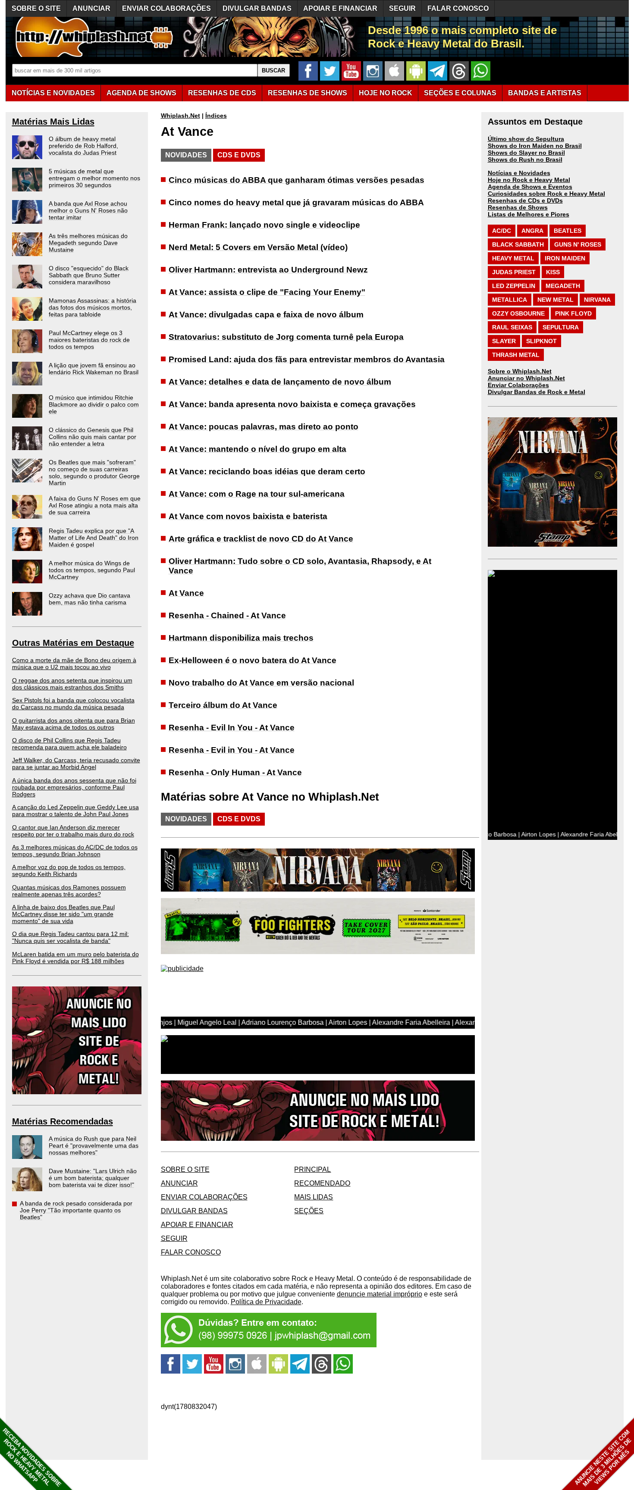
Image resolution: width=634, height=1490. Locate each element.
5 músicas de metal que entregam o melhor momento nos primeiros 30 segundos (94, 178)
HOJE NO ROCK (385, 93)
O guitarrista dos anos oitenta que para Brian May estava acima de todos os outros (73, 724)
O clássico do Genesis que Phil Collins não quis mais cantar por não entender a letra (92, 436)
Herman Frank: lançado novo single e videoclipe (264, 224)
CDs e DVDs (239, 155)
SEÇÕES (460, 93)
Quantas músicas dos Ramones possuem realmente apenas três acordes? (69, 891)
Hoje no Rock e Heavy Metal (529, 179)
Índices (216, 115)
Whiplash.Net (180, 115)
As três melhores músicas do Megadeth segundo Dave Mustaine (88, 242)
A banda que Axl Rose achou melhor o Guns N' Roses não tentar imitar (88, 210)
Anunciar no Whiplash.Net (526, 378)
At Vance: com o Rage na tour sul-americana (257, 493)
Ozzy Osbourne (518, 313)
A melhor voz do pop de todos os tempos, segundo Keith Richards (69, 870)
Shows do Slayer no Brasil (526, 152)
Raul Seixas (512, 327)
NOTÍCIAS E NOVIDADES (53, 93)
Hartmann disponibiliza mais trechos (241, 637)
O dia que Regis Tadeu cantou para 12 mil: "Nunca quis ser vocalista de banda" (70, 937)
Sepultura (561, 327)
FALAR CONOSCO (458, 8)
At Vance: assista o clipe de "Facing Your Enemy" (267, 292)
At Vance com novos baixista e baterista (248, 516)
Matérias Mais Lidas (53, 121)
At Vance (186, 593)
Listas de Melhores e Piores (528, 214)
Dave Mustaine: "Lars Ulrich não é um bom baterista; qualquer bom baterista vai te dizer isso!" (93, 1178)
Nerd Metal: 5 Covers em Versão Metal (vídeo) (258, 247)
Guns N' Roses (577, 244)
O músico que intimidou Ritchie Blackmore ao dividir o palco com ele (94, 404)
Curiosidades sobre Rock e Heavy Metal (546, 193)
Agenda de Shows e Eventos (530, 186)
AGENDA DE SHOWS (141, 93)
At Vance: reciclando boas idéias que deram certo (267, 471)
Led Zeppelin (513, 285)
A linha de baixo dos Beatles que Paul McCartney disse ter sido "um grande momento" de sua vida (63, 914)
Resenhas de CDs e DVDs (525, 200)
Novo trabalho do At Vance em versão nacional (261, 682)
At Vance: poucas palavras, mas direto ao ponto (263, 426)
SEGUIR (402, 8)
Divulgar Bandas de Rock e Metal (536, 391)
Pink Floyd (573, 313)
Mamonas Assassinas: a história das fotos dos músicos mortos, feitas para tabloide (92, 307)
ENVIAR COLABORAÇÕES (166, 8)
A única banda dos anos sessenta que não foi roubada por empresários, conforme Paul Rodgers (74, 787)
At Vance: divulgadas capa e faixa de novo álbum (266, 314)
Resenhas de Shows (518, 207)
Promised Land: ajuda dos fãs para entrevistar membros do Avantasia (307, 359)
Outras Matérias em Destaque (73, 643)
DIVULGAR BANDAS (257, 8)
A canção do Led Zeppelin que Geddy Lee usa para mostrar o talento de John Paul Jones (75, 810)
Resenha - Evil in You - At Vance (232, 749)
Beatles (567, 230)
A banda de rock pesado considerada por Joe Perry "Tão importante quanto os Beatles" (76, 1210)
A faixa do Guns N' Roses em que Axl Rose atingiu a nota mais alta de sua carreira (95, 505)
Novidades (186, 155)
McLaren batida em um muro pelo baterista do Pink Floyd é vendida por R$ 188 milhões (75, 957)
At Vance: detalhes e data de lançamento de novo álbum (280, 381)
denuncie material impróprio (379, 1294)
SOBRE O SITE (36, 8)
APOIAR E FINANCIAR (340, 8)
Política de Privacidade (266, 1301)
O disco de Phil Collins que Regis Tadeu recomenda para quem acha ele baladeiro (69, 744)
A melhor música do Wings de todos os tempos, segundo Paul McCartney (92, 570)
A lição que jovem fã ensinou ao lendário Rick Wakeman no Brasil (93, 369)
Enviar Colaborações (518, 385)
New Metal (555, 299)
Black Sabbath (518, 244)
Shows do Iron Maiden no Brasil (535, 145)
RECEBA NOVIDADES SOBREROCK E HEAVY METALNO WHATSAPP (31, 1457)
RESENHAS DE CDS (222, 93)
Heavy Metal (513, 258)
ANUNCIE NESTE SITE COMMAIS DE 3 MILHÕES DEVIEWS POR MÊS (603, 1458)
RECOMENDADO (322, 1183)
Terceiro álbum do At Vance (223, 705)
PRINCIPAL (312, 1169)
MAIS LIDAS (313, 1197)
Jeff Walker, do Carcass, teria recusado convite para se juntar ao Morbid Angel (76, 763)
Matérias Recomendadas (62, 1121)
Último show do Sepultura (526, 138)
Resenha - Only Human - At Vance (235, 772)
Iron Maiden (565, 258)
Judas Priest (514, 272)
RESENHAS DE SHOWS (307, 93)
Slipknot (541, 341)
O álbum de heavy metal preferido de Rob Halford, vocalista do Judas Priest (83, 145)
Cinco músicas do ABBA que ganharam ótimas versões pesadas (296, 180)
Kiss (553, 272)
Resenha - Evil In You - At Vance (232, 727)
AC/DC (501, 230)
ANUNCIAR (91, 8)
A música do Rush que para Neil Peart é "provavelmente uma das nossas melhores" (93, 1145)
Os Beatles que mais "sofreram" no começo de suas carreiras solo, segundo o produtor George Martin (94, 472)
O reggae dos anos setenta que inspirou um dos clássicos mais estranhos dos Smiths (72, 684)
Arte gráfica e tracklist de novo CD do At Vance (261, 538)
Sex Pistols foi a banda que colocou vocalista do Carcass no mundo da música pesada (73, 704)
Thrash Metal (516, 354)
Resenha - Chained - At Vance (227, 615)
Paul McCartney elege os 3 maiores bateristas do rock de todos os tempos (89, 339)
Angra (532, 230)
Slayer (504, 341)
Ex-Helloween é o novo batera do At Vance (252, 660)
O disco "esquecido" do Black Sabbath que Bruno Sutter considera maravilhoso (89, 275)
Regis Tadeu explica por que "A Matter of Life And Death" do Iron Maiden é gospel (93, 537)
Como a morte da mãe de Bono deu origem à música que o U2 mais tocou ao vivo (74, 663)
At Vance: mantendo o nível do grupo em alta (257, 449)
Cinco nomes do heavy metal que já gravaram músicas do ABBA (296, 202)
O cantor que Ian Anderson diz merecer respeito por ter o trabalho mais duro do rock (73, 831)
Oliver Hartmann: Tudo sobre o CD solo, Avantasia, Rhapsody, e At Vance (300, 566)
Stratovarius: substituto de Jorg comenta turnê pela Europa (286, 336)
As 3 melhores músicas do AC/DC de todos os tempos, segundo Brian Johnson (75, 851)
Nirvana (597, 299)
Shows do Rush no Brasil (525, 159)
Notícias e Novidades (519, 172)
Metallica (509, 299)
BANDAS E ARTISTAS (544, 93)
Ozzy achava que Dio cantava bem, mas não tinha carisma (89, 599)
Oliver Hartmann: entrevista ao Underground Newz (268, 269)
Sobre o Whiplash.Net (520, 371)
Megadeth (563, 285)
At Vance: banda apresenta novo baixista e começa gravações (292, 404)
